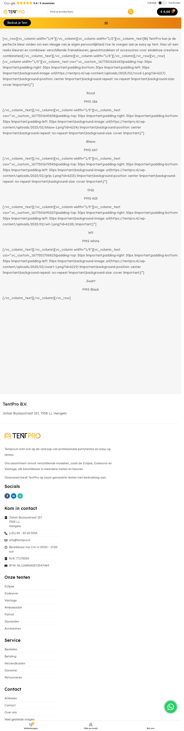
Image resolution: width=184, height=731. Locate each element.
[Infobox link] (15, 404)
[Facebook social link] (7, 496)
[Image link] (22, 436)
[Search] (131, 12)
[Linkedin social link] (13, 496)
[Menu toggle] (106, 23)
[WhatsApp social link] (20, 496)
